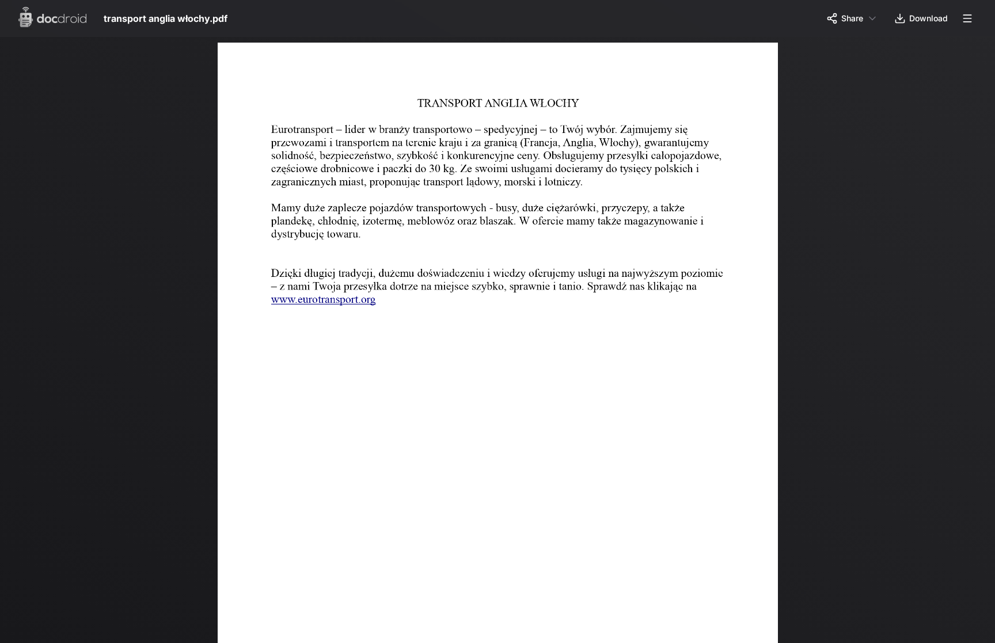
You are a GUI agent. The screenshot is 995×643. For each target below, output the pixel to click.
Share (852, 18)
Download (928, 18)
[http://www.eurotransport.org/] (325, 302)
